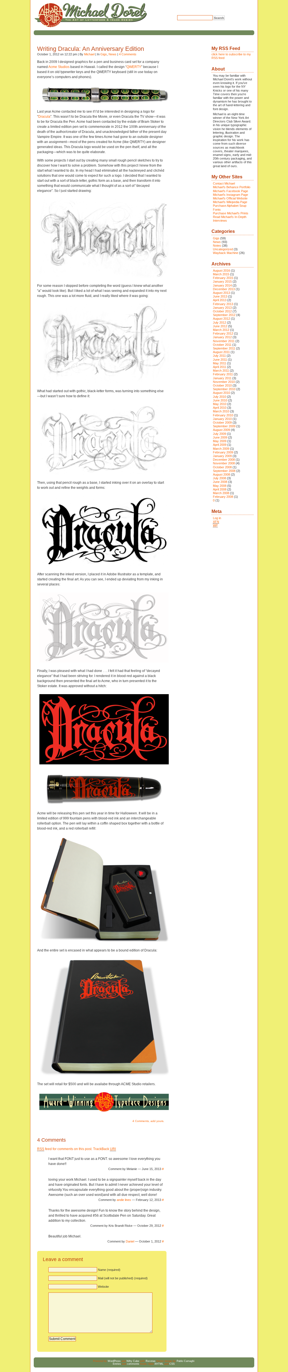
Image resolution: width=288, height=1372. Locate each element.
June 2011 (220, 359)
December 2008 (224, 459)
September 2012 (224, 315)
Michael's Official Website (230, 198)
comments (133, 1363)
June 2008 (220, 481)
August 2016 (221, 270)
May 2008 (219, 485)
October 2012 (222, 311)
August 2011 (221, 352)
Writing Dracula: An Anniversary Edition (90, 48)
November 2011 (224, 341)
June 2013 (220, 296)
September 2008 (224, 471)
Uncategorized (223, 249)
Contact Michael (224, 183)
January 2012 (222, 337)
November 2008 (224, 463)
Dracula (44, 117)
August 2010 (221, 392)
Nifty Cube (133, 1361)
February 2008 (223, 496)
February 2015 (223, 278)
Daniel (130, 1241)
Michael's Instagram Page (230, 194)
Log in (217, 518)
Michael (89, 54)
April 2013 (219, 300)
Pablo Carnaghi (185, 1361)
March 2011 (221, 370)
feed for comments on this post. (64, 1149)
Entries (117, 1363)
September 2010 (224, 389)
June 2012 (220, 326)
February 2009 (223, 452)
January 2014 (222, 285)
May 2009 (219, 441)
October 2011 (222, 344)
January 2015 (222, 281)
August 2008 (221, 474)
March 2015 (221, 274)
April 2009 (219, 444)
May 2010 (219, 404)
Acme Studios (58, 67)
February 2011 (223, 374)
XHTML (158, 1363)
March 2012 (221, 329)
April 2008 (219, 489)
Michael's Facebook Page (230, 191)
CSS (172, 1363)
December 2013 (224, 289)
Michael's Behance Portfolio (231, 187)
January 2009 (222, 456)
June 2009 (220, 437)
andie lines (124, 1199)
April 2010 (219, 407)
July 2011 (219, 355)
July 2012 (219, 322)
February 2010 (223, 415)
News (112, 54)
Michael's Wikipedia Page (230, 202)
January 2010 (222, 419)
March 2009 (221, 448)
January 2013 (222, 307)
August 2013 (221, 292)
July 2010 (219, 396)
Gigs (103, 54)
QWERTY (134, 67)
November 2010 (224, 381)
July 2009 (219, 433)
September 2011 (224, 348)
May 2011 (219, 363)
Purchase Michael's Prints (230, 213)
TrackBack (104, 1149)
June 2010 (220, 400)
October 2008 (222, 467)
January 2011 (222, 378)
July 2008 (219, 478)
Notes (217, 245)
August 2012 (221, 318)
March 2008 (221, 493)
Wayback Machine (225, 253)
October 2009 (222, 422)
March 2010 (221, 411)
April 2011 (219, 367)
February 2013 (223, 304)
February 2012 (223, 333)
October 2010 (222, 385)
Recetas (151, 1361)
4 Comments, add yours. (148, 1121)
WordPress (114, 1361)
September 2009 (224, 426)
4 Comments (127, 54)
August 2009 (221, 429)
